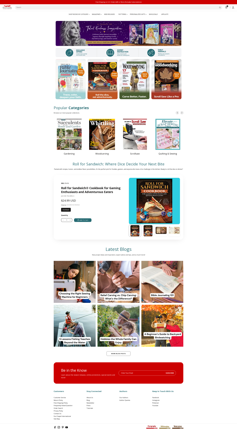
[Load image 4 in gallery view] (174, 231)
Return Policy (58, 400)
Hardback (67, 210)
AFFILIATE (164, 14)
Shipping (63, 205)
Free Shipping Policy (61, 403)
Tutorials (90, 408)
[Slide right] (180, 230)
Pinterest (155, 403)
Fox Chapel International (62, 416)
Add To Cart (84, 220)
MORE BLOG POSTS (118, 353)
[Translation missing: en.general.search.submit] (220, 7)
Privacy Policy (58, 411)
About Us (90, 398)
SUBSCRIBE (170, 373)
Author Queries (124, 400)
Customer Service (60, 398)
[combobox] (118, 7)
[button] (78, 14)
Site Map (57, 419)
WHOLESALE (153, 14)
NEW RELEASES (109, 14)
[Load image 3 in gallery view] (161, 231)
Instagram (156, 400)
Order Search (58, 408)
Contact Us (57, 414)
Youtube (155, 405)
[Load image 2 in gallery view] (148, 231)
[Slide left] (128, 230)
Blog (88, 400)
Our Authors (123, 398)
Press (88, 405)
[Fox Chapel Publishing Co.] (118, 33)
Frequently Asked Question (63, 405)
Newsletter (90, 403)
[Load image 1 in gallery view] (135, 231)
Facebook (155, 398)
